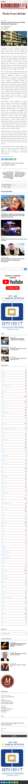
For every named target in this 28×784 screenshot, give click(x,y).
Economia (3, 434)
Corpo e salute (4, 407)
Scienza (2, 565)
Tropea (2, 602)
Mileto (2, 484)
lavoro (2, 474)
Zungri (2, 624)
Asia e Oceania (4, 391)
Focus (2, 452)
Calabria (2, 396)
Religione (2, 525)
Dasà (2, 425)
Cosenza (2, 409)
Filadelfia (2, 450)
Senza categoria (4, 570)
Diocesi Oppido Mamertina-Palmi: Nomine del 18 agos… (18, 654)
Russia (2, 541)
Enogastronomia (4, 439)
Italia (2, 468)
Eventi (2, 447)
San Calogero (3, 546)
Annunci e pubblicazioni (5, 385)
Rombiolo (3, 535)
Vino (2, 616)
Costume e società (4, 412)
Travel (2, 600)
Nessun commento (5, 27)
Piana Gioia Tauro (4, 509)
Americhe (3, 383)
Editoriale (3, 436)
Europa (2, 444)
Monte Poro (3, 490)
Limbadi (2, 479)
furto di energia (19, 163)
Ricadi (2, 527)
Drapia (2, 431)
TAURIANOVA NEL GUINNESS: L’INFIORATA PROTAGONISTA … (17, 339)
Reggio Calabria (4, 522)
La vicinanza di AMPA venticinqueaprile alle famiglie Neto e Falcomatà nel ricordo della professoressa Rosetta (12, 216)
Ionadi (2, 466)
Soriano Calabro (4, 576)
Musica (2, 495)
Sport (2, 584)
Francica (2, 458)
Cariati (2, 399)
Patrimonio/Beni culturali (6, 503)
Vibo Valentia (3, 613)
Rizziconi (2, 533)
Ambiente (3, 377)
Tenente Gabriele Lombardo (8, 165)
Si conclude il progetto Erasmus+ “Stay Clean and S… (18, 349)
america (2, 380)
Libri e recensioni (4, 476)
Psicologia (3, 519)
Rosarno (2, 538)
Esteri (2, 442)
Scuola (2, 567)
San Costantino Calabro (5, 551)
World (2, 618)
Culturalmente (4, 423)
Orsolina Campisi (7, 26)
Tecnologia (3, 594)
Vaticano (2, 608)
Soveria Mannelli (4, 578)
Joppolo (2, 471)
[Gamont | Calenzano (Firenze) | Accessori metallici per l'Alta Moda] (12, 312)
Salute (2, 543)
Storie (2, 589)
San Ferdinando (4, 554)
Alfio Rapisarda (7, 163)
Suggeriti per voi (4, 592)
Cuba (2, 420)
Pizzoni (2, 514)
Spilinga (2, 581)
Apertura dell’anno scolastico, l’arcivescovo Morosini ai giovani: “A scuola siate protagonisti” (13, 260)
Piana (2, 506)
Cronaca (2, 415)
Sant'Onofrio (3, 562)
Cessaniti (2, 404)
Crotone (2, 417)
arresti (13, 163)
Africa (2, 369)
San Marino (3, 559)
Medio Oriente (4, 482)
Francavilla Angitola (4, 455)
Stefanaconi (3, 586)
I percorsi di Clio (4, 463)
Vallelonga (3, 605)
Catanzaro (3, 401)
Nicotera (2, 498)
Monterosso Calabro (5, 492)
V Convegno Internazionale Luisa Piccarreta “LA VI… (18, 359)
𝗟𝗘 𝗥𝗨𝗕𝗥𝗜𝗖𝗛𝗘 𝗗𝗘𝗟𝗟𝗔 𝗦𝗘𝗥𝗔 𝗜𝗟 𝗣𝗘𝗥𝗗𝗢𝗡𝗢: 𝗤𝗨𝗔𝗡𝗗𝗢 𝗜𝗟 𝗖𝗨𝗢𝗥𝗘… (18, 645)
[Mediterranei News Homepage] (7, 681)
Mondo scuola (4, 487)
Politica (2, 517)
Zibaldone (3, 621)
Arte (2, 388)
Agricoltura (3, 372)
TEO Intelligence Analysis (5, 597)
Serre (2, 573)
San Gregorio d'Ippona (5, 557)
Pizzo (2, 511)
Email (2, 730)
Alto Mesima (3, 375)
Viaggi (2, 610)
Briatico (2, 393)
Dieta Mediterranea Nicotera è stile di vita (9, 428)
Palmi (2, 500)
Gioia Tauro (3, 460)
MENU (3, 1)
